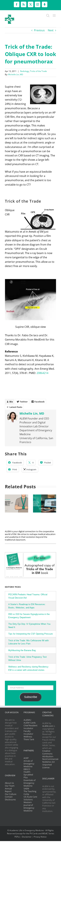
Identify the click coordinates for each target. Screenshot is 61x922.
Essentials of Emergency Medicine (29, 783)
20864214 (42, 373)
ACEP (26, 758)
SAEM (26, 788)
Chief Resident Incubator (30, 727)
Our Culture (10, 794)
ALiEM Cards (30, 722)
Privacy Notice (40, 836)
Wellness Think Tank (29, 738)
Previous (39, 30)
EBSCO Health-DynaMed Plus (28, 773)
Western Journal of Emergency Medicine (29, 806)
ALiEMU (27, 719)
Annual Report (8, 790)
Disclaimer (27, 836)
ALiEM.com (47, 725)
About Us (9, 782)
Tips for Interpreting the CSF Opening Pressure (30, 634)
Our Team (9, 785)
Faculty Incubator (28, 732)
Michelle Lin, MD (15, 74)
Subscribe (30, 697)
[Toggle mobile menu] (54, 15)
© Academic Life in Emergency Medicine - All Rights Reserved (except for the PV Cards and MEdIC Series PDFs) (30, 833)
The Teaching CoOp (30, 793)
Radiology (24, 71)
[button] (7, 503)
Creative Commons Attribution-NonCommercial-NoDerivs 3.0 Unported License (50, 759)
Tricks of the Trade (38, 71)
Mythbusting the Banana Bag (22, 650)
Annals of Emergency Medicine (29, 763)
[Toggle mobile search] (47, 15)
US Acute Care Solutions (30, 798)
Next (51, 30)
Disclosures (10, 799)
